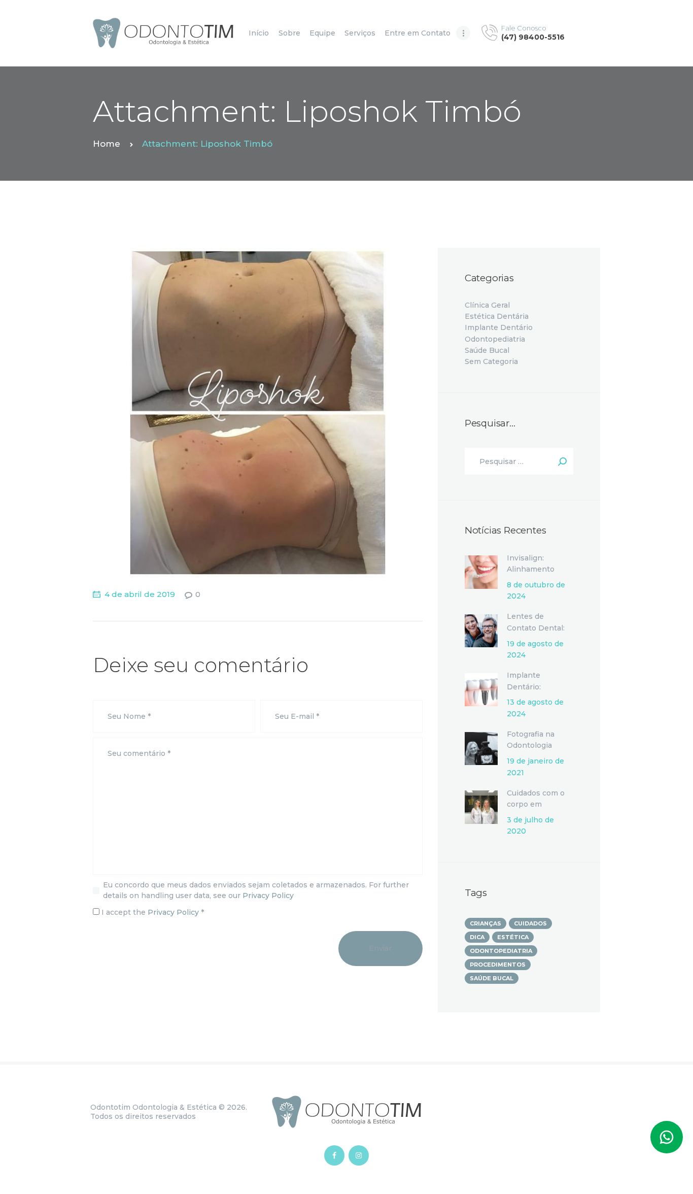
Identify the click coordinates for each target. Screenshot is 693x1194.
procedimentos (498, 964)
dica (477, 937)
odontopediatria (501, 950)
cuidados (530, 923)
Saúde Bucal (487, 350)
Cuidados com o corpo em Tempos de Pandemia (536, 810)
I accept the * (151, 912)
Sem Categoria (491, 361)
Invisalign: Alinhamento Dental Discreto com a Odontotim (539, 574)
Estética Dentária (497, 316)
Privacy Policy (268, 895)
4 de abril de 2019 (140, 594)
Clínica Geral (487, 305)
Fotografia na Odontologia (531, 739)
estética (513, 937)
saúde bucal (491, 978)
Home (106, 144)
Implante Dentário (499, 327)
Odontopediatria (495, 339)
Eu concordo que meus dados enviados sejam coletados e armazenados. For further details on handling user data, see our (256, 890)
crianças (485, 923)
